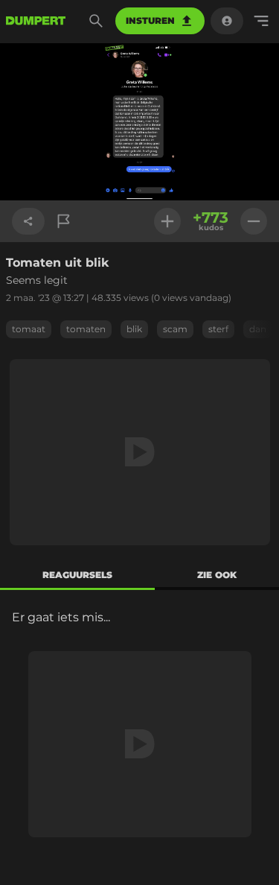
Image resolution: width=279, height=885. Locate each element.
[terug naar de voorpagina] (35, 20)
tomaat (28, 328)
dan (257, 328)
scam (175, 328)
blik (134, 328)
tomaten (86, 328)
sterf (218, 328)
